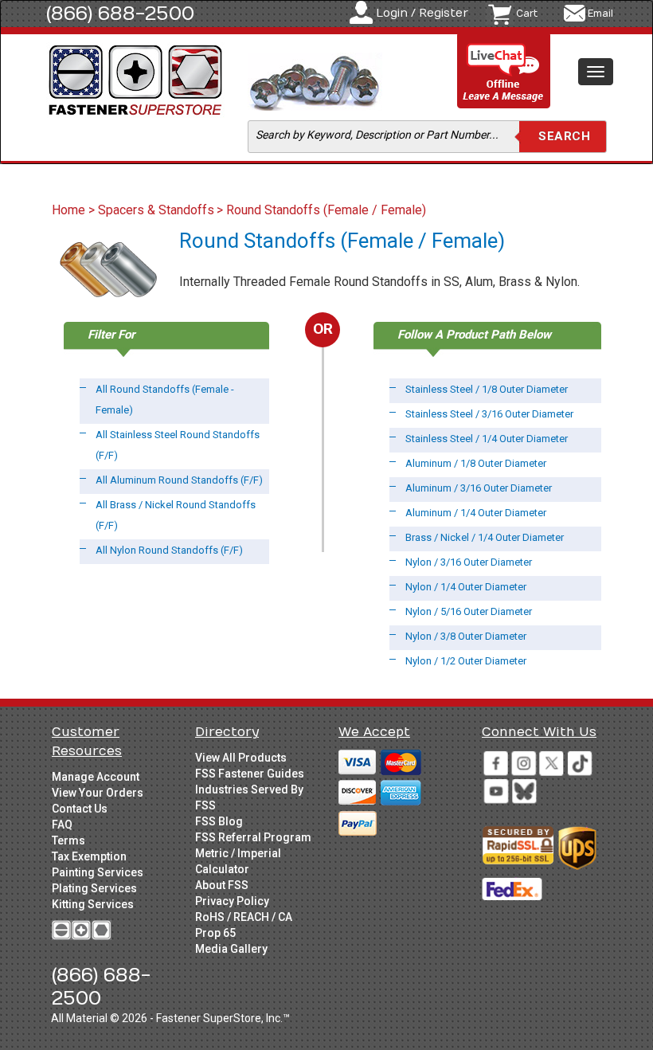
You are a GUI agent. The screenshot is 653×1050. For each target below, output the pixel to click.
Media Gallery (231, 948)
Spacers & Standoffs (156, 209)
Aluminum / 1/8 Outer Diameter (475, 463)
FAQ (62, 824)
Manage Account (95, 776)
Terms (68, 840)
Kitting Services (93, 904)
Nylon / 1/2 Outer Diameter (465, 661)
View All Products (241, 757)
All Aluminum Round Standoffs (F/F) (179, 480)
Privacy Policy (232, 901)
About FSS (221, 885)
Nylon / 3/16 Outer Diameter (468, 562)
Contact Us (80, 808)
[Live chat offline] (504, 72)
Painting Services (97, 872)
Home (70, 209)
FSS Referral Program (253, 837)
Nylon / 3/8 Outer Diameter (465, 636)
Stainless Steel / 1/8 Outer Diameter (486, 389)
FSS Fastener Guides (249, 773)
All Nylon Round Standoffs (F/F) (169, 550)
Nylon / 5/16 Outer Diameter (468, 611)
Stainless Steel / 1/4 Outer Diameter (486, 439)
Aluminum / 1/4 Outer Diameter (475, 513)
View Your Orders (97, 792)
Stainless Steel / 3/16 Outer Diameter (489, 414)
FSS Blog (219, 821)
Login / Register (422, 13)
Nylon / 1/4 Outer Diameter (465, 587)
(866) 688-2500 (120, 13)
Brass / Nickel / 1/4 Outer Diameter (484, 537)
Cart (527, 13)
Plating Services (94, 888)
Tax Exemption (89, 856)
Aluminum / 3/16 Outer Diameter (478, 488)
